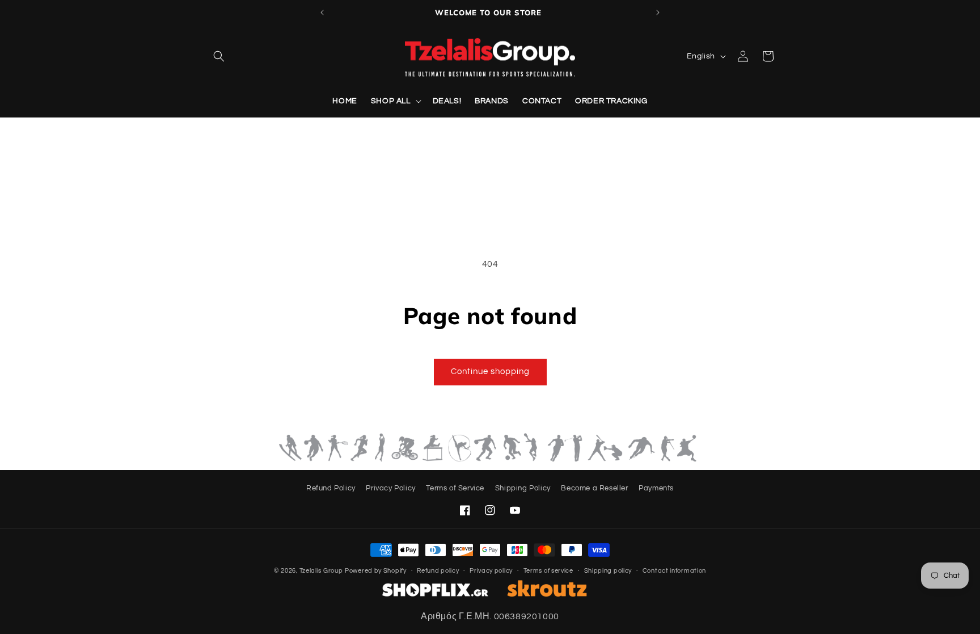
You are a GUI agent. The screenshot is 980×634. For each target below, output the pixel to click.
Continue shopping (490, 371)
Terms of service (548, 571)
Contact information (674, 571)
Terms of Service (455, 488)
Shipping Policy (523, 488)
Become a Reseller (594, 488)
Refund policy (438, 571)
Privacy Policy (390, 488)
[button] (218, 56)
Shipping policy (608, 571)
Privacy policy (491, 571)
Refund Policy (331, 488)
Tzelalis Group (321, 571)
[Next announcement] (657, 12)
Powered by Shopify (376, 571)
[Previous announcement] (322, 12)
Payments (656, 488)
